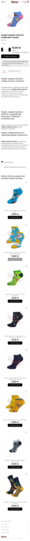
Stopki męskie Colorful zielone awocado (15, 295)
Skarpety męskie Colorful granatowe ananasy (15, 502)
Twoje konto (5, 529)
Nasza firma (5, 527)
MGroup (20, 538)
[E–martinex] (4, 537)
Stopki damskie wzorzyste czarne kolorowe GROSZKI (15, 336)
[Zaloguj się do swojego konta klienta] (25, 2)
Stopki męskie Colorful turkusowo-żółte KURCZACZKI (15, 253)
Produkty (4, 524)
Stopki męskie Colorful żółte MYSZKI (15, 420)
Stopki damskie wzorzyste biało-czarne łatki (15, 461)
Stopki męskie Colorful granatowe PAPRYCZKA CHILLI (15, 378)
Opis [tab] (4, 71)
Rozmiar (3, 40)
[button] (5, 2)
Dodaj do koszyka (10, 56)
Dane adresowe (6, 521)
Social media (5, 532)
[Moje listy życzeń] (22, 2)
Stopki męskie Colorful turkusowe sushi (15, 211)
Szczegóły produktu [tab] (14, 71)
